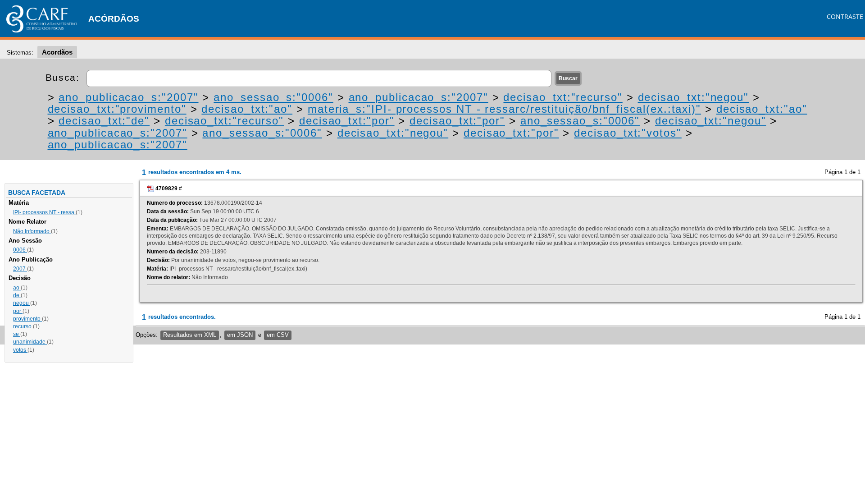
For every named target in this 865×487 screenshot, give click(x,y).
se (16, 334)
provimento (27, 319)
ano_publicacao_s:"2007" (128, 97)
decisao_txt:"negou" (693, 97)
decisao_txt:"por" (347, 121)
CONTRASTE (845, 16)
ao (17, 288)
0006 (20, 250)
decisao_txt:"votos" (627, 133)
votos (20, 350)
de (17, 295)
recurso (23, 326)
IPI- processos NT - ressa (44, 212)
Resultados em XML (189, 334)
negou (21, 303)
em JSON (240, 334)
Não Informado (32, 231)
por (18, 311)
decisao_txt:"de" (104, 121)
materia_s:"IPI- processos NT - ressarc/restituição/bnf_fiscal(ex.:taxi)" (504, 109)
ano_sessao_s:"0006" (273, 97)
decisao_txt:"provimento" (117, 109)
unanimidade (30, 342)
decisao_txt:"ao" (246, 109)
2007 (20, 269)
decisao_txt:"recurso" (562, 97)
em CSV (278, 334)
